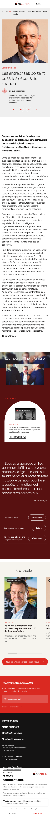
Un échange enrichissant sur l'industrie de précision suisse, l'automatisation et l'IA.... (20, 638)
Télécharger (37, 538)
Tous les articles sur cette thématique (22, 662)
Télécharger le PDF (17, 436)
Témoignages (10, 720)
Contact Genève (12, 733)
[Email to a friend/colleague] (28, 109)
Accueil (5, 11)
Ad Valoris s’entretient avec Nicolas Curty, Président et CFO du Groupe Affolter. (20, 628)
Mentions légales (8, 745)
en (40, 4)
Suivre (39, 528)
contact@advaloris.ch (11, 759)
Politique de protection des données (14, 748)
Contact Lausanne (13, 739)
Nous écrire (37, 517)
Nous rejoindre (10, 726)
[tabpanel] (21, 609)
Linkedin (18, 756)
